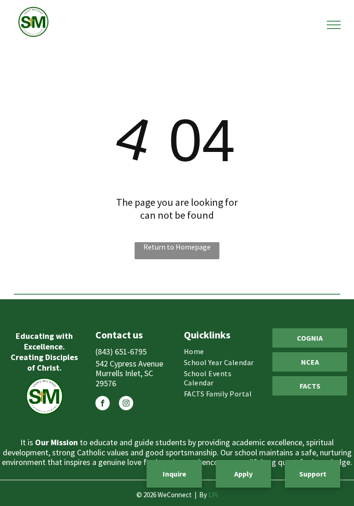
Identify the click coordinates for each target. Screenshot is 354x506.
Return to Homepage (177, 246)
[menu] (334, 25)
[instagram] (126, 404)
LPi (213, 494)
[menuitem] (221, 351)
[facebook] (102, 404)
